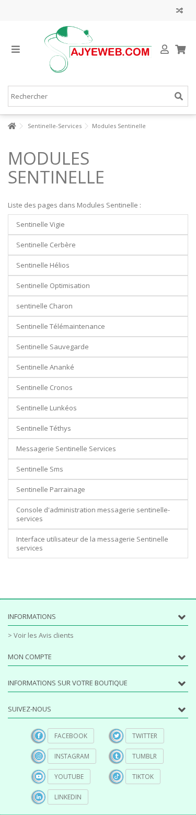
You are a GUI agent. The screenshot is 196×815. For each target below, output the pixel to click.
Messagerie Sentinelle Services (66, 448)
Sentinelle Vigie (40, 224)
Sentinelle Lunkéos (46, 407)
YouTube (69, 776)
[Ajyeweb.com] (98, 49)
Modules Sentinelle (56, 167)
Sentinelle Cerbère (46, 244)
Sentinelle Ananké (45, 367)
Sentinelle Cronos (44, 387)
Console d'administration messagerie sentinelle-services (93, 514)
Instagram (71, 756)
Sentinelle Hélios (43, 265)
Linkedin (68, 797)
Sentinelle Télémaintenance (60, 326)
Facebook (70, 735)
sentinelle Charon (44, 306)
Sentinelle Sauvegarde (52, 346)
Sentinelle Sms (39, 469)
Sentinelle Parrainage (50, 489)
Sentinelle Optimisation (53, 285)
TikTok (143, 776)
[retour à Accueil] (11, 126)
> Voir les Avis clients (41, 635)
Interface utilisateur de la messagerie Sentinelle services (92, 543)
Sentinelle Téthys (43, 428)
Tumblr (144, 756)
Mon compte (30, 656)
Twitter (144, 735)
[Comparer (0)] (179, 12)
